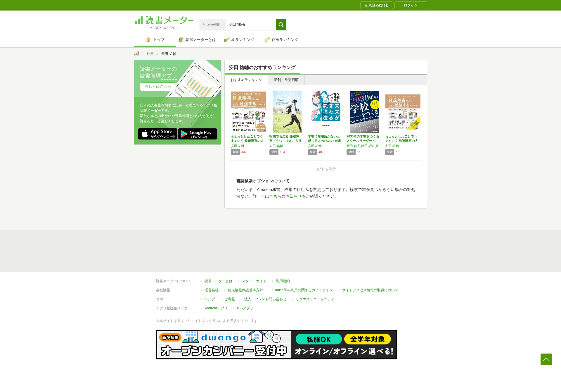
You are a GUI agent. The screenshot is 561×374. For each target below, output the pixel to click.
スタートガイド (254, 281)
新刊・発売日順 (286, 80)
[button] (281, 24)
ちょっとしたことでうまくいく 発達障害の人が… (247, 141)
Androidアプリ (216, 308)
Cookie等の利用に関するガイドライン (302, 290)
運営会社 (212, 290)
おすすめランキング (246, 80)
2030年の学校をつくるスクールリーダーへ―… (363, 141)
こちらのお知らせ (285, 196)
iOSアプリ (245, 308)
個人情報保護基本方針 (245, 290)
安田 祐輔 (238, 146)
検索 (150, 54)
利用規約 (283, 281)
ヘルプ (210, 299)
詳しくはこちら (158, 86)
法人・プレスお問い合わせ (265, 299)
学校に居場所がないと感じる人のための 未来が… (324, 141)
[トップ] (136, 54)
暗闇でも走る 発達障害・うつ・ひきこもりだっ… (285, 141)
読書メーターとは (219, 281)
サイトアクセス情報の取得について (370, 290)
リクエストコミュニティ (315, 299)
